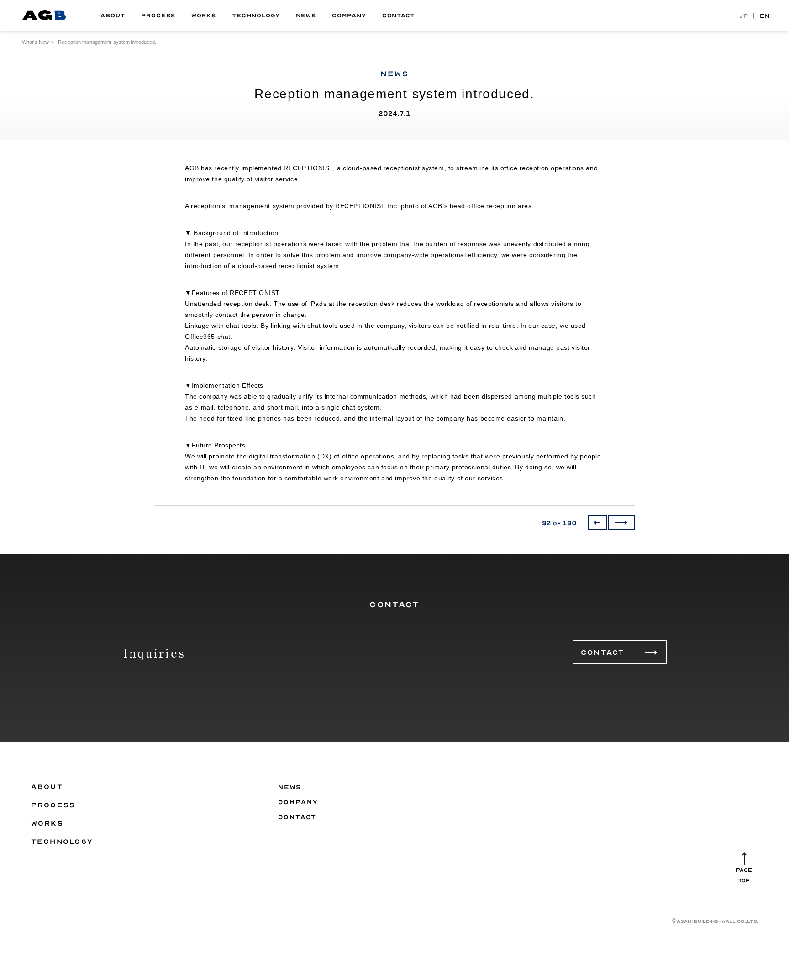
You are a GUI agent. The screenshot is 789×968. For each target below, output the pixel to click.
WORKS (203, 15)
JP (743, 15)
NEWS (306, 15)
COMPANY (349, 15)
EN (765, 15)
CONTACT (398, 15)
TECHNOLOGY (256, 15)
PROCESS (158, 15)
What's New (35, 42)
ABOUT (112, 15)
